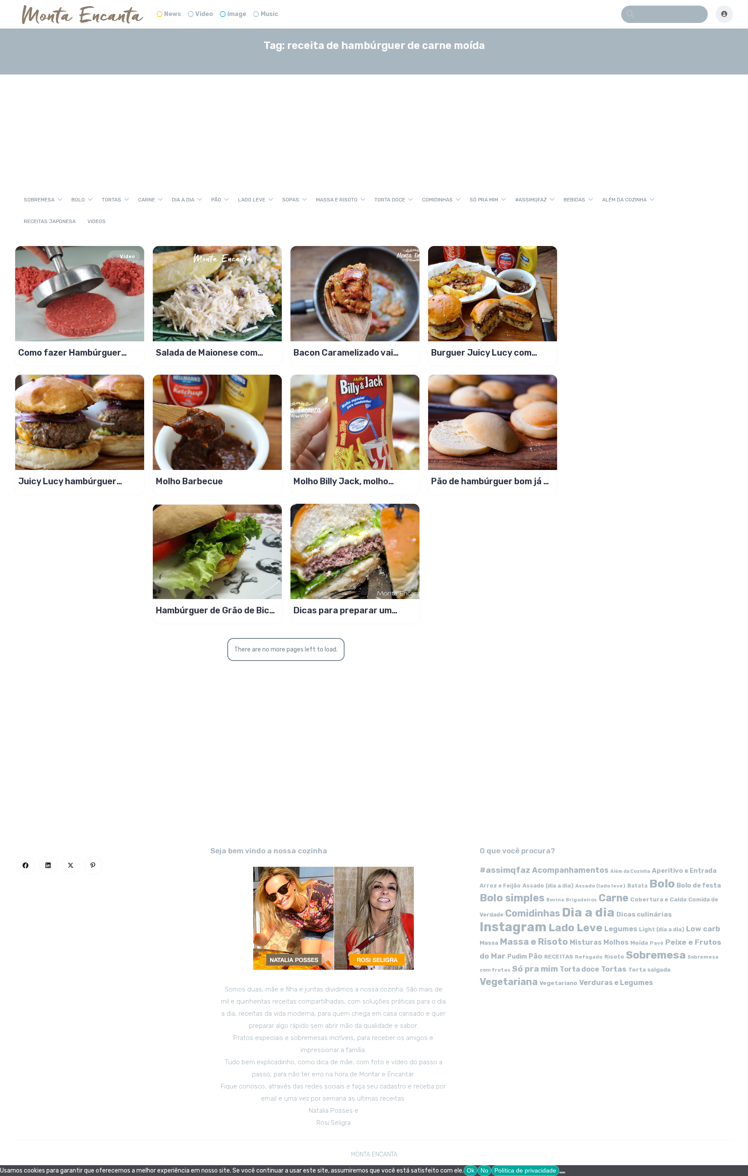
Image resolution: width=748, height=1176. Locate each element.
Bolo (78, 200)
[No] (562, 1172)
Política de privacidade (525, 1170)
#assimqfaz (531, 200)
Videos (96, 221)
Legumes (620, 929)
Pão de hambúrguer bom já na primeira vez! (492, 481)
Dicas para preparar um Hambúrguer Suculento (342, 610)
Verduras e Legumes (616, 982)
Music (269, 14)
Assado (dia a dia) (548, 885)
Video (204, 14)
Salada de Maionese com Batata (207, 352)
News (172, 14)
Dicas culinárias (644, 914)
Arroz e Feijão (500, 885)
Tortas (111, 200)
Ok (470, 1170)
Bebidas (574, 200)
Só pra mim (484, 200)
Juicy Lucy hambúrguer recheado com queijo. (67, 481)
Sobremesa (39, 200)
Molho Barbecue (189, 481)
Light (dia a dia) (661, 929)
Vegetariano (558, 982)
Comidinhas (437, 200)
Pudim (517, 956)
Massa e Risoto (337, 200)
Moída (639, 943)
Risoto (614, 956)
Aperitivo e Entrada (684, 871)
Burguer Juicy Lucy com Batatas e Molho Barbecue (486, 352)
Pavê (657, 943)
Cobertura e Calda (658, 899)
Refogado (589, 957)
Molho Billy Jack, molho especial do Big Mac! (340, 481)
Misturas (586, 942)
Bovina (555, 900)
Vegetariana (509, 982)
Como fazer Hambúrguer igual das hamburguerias (69, 352)
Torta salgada (649, 969)
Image (236, 14)
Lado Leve (251, 200)
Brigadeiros (581, 900)
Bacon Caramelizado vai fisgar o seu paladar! (343, 352)
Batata (637, 885)
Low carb (703, 928)
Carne (146, 200)
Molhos (616, 942)
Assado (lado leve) (600, 886)
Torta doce (389, 200)
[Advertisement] (374, 123)
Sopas (290, 200)
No (484, 1170)
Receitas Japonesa (50, 221)
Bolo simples (512, 898)
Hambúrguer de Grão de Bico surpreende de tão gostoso (215, 610)
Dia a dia (183, 200)
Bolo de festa (699, 885)
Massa (489, 942)
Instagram (513, 927)
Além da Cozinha (624, 200)
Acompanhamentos (570, 870)
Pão (216, 200)
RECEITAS (558, 956)
